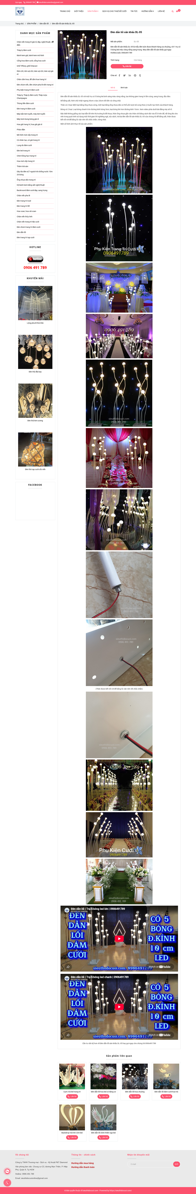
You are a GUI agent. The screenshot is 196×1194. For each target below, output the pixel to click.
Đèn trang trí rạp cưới (25, 237)
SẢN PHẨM (92, 11)
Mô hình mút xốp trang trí (27, 135)
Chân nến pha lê (23, 195)
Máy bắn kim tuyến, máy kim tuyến (31, 114)
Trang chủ (19, 24)
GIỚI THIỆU (78, 11)
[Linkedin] (129, 75)
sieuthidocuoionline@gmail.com (51, 2)
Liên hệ (128, 66)
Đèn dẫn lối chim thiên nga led (103, 1133)
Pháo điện (21, 130)
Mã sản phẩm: (117, 41)
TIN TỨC (134, 11)
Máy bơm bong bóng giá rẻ (28, 119)
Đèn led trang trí (23, 151)
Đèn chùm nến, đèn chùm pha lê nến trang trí (35, 85)
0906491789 (30, 2)
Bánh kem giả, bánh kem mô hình (30, 55)
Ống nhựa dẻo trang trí (26, 180)
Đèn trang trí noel (24, 201)
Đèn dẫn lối (44, 24)
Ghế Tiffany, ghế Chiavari (27, 66)
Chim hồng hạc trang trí (26, 156)
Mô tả (113, 88)
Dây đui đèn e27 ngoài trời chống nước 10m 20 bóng (35, 173)
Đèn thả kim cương (35, 421)
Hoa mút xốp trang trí (26, 161)
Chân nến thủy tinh (24, 216)
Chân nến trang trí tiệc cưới (28, 222)
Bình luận (124, 88)
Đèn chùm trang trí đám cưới (28, 227)
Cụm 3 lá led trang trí (72, 1092)
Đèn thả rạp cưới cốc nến (35, 469)
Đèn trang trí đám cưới (26, 109)
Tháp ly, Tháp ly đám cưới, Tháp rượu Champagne (32, 96)
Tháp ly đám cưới (24, 50)
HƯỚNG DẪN (147, 11)
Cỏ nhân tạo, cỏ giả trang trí (28, 140)
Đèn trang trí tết (23, 206)
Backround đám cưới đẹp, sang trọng (32, 190)
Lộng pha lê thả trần (35, 323)
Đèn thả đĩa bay (35, 372)
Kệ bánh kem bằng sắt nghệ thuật (31, 185)
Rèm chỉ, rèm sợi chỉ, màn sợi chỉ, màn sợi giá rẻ (35, 72)
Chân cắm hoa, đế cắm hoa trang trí (31, 79)
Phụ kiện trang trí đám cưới (28, 90)
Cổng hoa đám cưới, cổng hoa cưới (31, 61)
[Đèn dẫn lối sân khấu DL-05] (19, 11)
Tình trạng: (115, 60)
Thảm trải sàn (22, 166)
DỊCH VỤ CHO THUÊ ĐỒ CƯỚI (114, 11)
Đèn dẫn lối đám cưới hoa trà (166, 1092)
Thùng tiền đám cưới (25, 103)
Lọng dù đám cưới (24, 145)
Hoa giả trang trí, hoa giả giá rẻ (29, 124)
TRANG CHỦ (65, 11)
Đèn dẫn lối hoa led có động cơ (103, 1092)
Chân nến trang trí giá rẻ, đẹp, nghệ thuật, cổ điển (35, 43)
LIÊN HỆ (161, 11)
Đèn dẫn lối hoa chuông (135, 1092)
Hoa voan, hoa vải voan (26, 211)
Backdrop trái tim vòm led (72, 1133)
